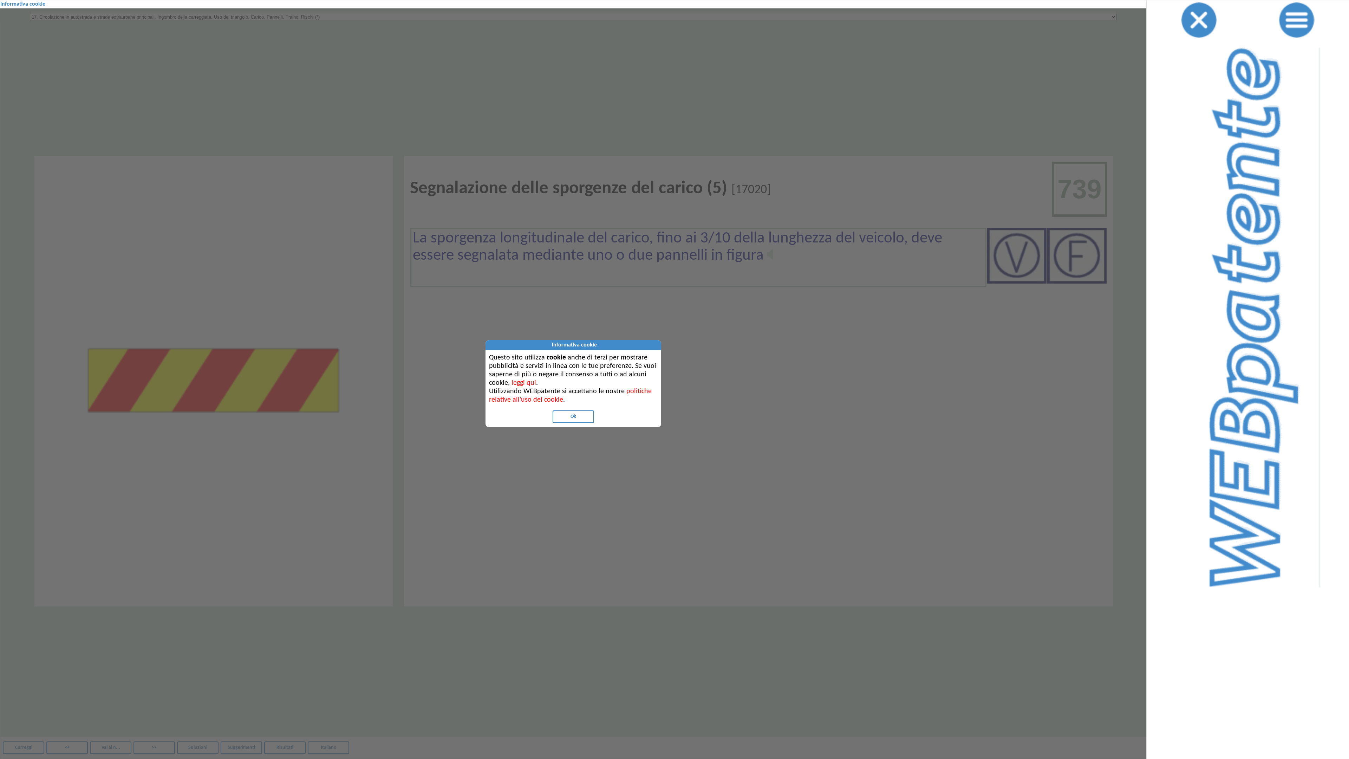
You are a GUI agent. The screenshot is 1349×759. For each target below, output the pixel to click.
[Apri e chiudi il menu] (1297, 20)
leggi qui (523, 383)
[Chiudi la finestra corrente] (1199, 20)
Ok (573, 416)
